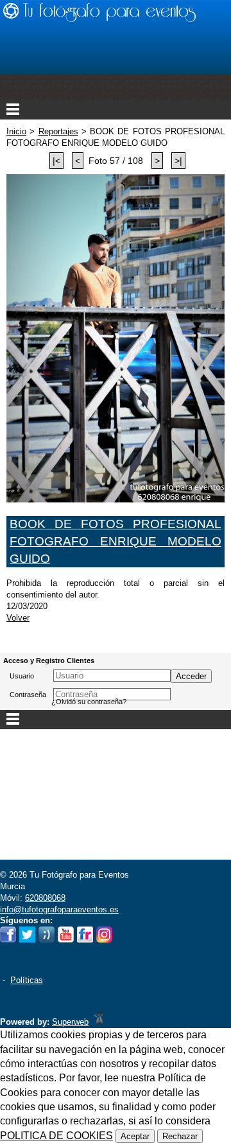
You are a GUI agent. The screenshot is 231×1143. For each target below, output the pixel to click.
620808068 (45, 898)
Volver (18, 618)
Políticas (26, 980)
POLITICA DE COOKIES (56, 1135)
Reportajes (58, 131)
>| (178, 160)
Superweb (70, 1022)
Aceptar (135, 1136)
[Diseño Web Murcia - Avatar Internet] (98, 1022)
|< (56, 160)
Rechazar (180, 1136)
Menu (115, 110)
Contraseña (28, 694)
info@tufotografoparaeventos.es (59, 909)
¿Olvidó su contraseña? (88, 701)
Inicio (16, 131)
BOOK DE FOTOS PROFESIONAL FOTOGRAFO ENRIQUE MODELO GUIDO (115, 541)
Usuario (22, 676)
